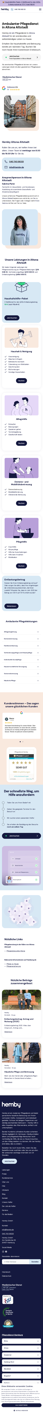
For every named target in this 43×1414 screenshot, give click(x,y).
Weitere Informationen (27, 1401)
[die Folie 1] (20, 741)
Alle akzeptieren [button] (21, 1405)
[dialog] (21, 1398)
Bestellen (35, 1262)
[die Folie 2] (22, 741)
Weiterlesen (8, 1032)
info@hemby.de (16, 167)
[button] (3, 1252)
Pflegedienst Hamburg (12, 1335)
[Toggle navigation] (40, 9)
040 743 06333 (8, 1234)
